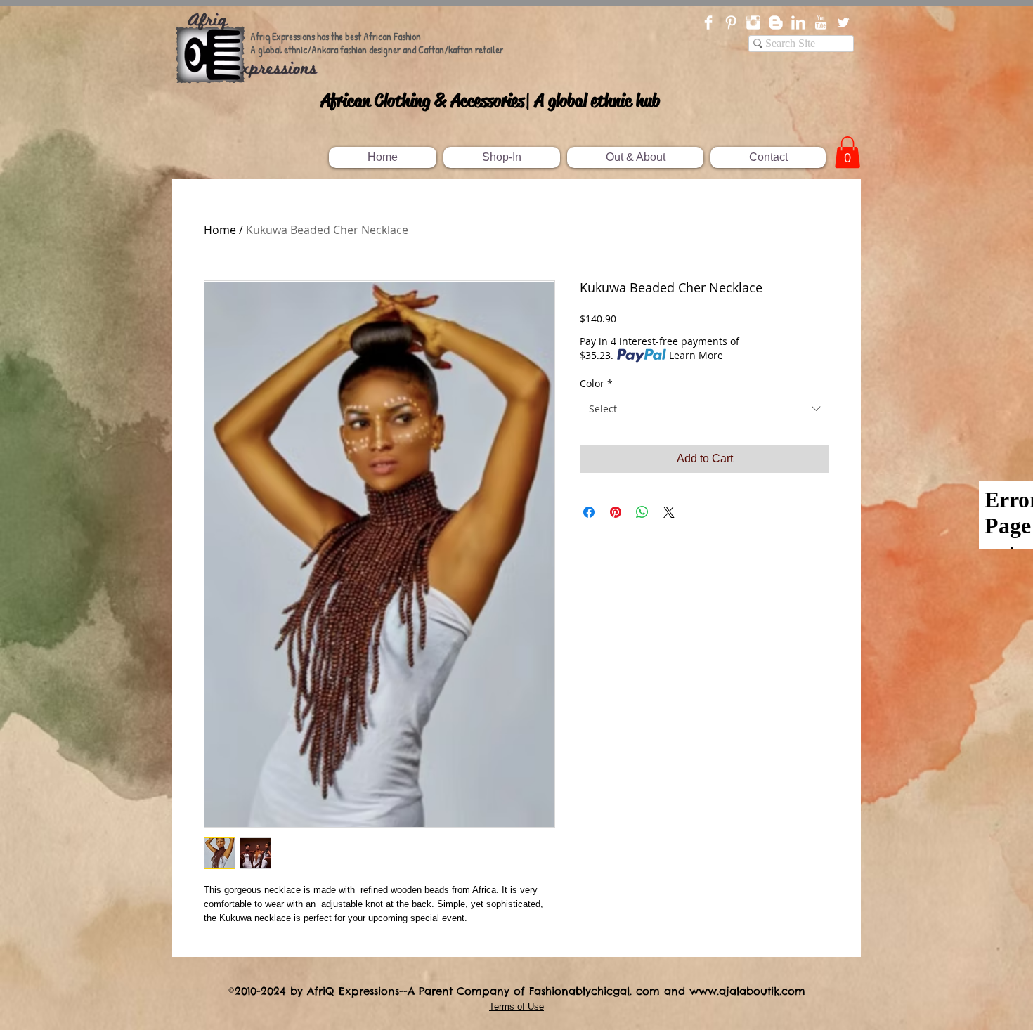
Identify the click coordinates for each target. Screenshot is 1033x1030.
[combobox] (704, 409)
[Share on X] (669, 512)
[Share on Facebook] (588, 512)
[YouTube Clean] (821, 22)
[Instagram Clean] (753, 22)
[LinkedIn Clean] (798, 22)
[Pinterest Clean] (731, 22)
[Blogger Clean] (776, 22)
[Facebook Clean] (708, 22)
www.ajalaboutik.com (747, 991)
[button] (847, 152)
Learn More (696, 355)
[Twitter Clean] (843, 22)
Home (220, 229)
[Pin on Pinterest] (615, 512)
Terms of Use (516, 1006)
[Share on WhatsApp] (642, 512)
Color (596, 383)
